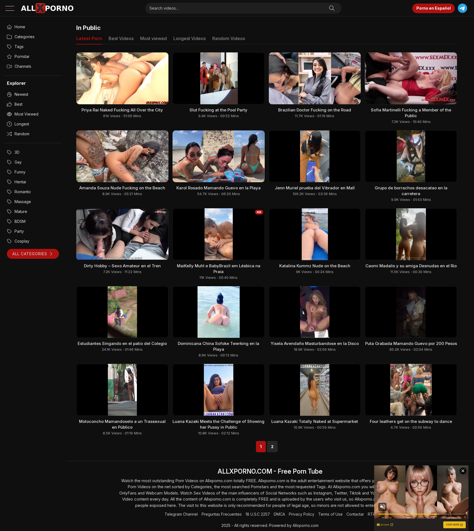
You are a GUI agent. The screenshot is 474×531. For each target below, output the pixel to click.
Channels (23, 66)
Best (18, 104)
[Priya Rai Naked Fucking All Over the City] (122, 78)
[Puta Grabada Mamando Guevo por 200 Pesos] (411, 312)
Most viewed (26, 114)
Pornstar (22, 56)
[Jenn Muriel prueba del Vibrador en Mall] (315, 156)
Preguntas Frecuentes (222, 514)
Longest (22, 124)
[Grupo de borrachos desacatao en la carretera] (411, 156)
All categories (29, 253)
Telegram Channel (181, 514)
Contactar (355, 514)
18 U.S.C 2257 (258, 514)
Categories (25, 36)
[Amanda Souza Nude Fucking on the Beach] (122, 156)
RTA (371, 514)
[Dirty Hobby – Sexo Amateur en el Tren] (122, 234)
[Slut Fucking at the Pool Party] (219, 78)
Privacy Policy (301, 514)
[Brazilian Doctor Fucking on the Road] (315, 78)
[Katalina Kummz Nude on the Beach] (315, 234)
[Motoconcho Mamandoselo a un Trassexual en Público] (122, 390)
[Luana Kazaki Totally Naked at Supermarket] (315, 390)
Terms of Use (330, 514)
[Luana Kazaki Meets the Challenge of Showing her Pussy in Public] (219, 390)
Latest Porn (89, 38)
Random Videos (228, 38)
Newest (21, 94)
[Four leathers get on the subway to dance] (411, 390)
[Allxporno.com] (47, 8)
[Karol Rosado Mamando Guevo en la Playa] (219, 156)
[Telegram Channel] (462, 8)
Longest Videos (189, 38)
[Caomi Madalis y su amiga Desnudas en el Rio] (411, 234)
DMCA (279, 514)
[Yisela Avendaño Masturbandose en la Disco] (315, 312)
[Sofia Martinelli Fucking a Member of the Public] (411, 78)
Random (22, 133)
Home (20, 26)
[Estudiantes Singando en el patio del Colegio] (122, 312)
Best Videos (121, 38)
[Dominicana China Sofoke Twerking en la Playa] (219, 312)
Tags (19, 46)
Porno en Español (433, 8)
